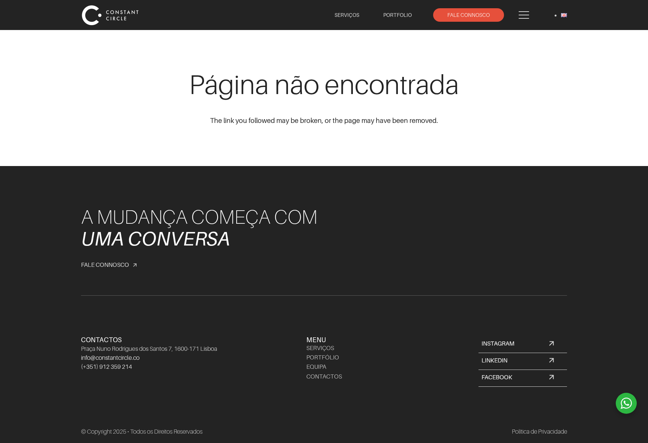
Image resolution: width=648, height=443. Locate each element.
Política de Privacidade (539, 431)
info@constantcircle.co (110, 358)
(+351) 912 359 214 (106, 367)
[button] (524, 15)
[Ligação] (522, 344)
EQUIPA (316, 367)
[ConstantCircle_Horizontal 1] (111, 15)
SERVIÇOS (320, 348)
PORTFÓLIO (322, 357)
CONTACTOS (324, 376)
